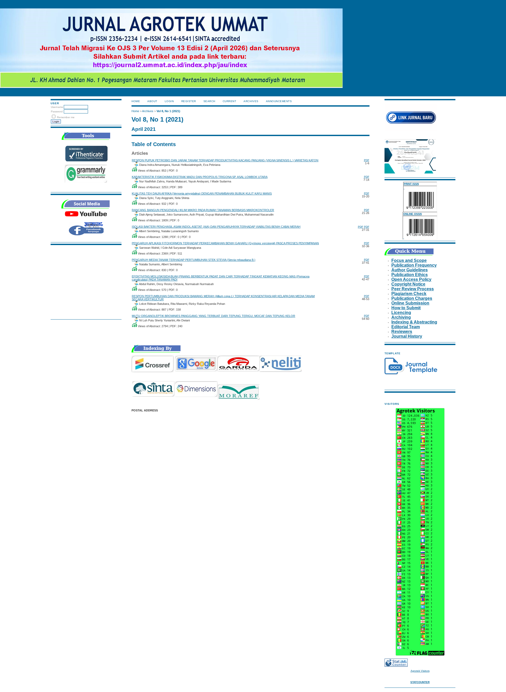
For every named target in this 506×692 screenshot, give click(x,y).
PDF (366, 160)
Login (169, 101)
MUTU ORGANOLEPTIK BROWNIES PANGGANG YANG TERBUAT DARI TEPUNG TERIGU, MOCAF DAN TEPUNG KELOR (213, 315)
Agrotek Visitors (420, 670)
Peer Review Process (412, 289)
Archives (251, 101)
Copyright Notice (408, 284)
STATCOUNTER (420, 682)
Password (57, 111)
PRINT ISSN (411, 183)
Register (188, 101)
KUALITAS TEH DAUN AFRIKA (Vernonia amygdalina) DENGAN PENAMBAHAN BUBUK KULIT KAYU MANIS (202, 193)
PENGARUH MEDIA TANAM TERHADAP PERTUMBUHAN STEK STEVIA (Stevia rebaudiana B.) (193, 259)
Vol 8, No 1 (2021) (168, 111)
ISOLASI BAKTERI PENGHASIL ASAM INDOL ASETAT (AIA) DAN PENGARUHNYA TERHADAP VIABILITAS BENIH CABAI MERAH (216, 226)
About (152, 101)
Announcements (279, 101)
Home (136, 101)
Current (229, 101)
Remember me (66, 117)
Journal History (406, 336)
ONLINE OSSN (412, 213)
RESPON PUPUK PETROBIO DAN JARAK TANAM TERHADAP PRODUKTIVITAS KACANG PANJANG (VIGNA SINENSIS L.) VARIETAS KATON (225, 160)
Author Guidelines (409, 270)
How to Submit (406, 308)
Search (209, 101)
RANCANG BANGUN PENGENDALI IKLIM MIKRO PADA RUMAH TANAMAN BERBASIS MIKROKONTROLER (203, 210)
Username (57, 107)
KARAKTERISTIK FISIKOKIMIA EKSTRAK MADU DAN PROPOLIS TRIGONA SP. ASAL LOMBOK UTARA (199, 176)
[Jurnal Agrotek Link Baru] (411, 129)
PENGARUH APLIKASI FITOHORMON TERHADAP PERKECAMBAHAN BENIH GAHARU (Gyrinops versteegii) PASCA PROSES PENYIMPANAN (225, 243)
